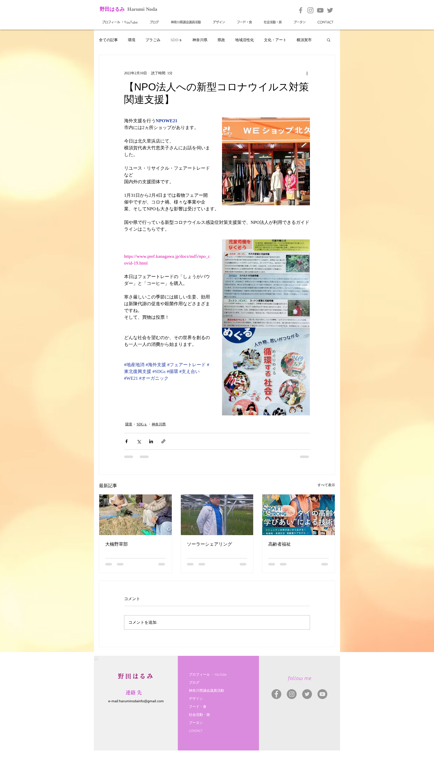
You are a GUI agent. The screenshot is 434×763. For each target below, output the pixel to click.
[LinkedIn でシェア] (151, 441)
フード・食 (197, 707)
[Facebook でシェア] (126, 441)
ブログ (194, 683)
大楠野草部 (116, 544)
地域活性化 (244, 39)
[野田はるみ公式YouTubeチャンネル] (320, 10)
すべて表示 (326, 485)
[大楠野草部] (135, 514)
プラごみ (152, 39)
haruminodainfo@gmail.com (141, 701)
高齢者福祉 (279, 544)
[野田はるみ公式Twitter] (330, 10)
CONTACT (195, 731)
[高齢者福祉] (298, 514)
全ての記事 (108, 39)
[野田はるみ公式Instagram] (310, 10)
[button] (328, 40)
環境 (131, 39)
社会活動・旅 (199, 715)
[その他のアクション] (307, 73)
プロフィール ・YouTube (207, 675)
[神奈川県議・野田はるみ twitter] (307, 694)
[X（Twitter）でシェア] (138, 441)
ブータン (196, 723)
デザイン (196, 699)
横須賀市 (304, 39)
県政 (221, 39)
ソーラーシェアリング (209, 544)
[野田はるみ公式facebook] (301, 10)
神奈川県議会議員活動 (206, 691)
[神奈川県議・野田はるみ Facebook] (276, 694)
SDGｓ (176, 39)
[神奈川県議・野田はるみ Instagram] (292, 694)
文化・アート (275, 39)
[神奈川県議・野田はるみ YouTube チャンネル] (322, 694)
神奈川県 (199, 39)
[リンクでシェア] (163, 441)
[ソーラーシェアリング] (217, 514)
